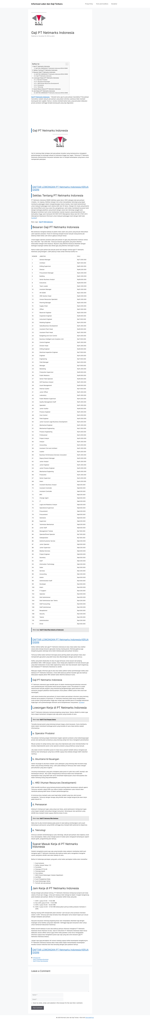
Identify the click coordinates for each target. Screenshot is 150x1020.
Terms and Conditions (102, 4)
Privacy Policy (89, 4)
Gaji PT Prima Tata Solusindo (40, 961)
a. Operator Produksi (41, 79)
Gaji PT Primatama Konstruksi (40, 959)
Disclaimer (114, 4)
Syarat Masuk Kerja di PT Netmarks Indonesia (47, 89)
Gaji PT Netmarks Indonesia (41, 66)
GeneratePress (89, 1017)
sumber (34, 218)
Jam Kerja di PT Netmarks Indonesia (44, 91)
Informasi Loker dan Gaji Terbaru (47, 4)
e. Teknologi (39, 87)
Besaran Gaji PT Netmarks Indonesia (44, 72)
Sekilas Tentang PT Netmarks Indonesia (45, 70)
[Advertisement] (60, 50)
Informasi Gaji (36, 957)
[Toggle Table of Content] (66, 64)
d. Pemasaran (40, 85)
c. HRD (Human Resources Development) (47, 83)
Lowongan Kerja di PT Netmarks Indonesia (46, 78)
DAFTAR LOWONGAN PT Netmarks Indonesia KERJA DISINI (52, 68)
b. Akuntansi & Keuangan (43, 81)
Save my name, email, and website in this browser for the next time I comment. (58, 1003)
